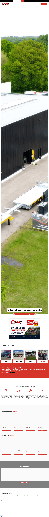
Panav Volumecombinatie (5, 448)
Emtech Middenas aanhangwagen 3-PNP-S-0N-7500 (18, 449)
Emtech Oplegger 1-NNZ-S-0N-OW (30, 424)
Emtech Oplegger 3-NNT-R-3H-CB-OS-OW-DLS (42, 448)
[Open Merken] (28, 3)
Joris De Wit (40, 479)
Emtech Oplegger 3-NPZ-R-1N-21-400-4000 (18, 424)
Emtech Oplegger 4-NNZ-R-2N (30, 448)
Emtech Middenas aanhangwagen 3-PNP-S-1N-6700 (6, 425)
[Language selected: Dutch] (1, 516)
